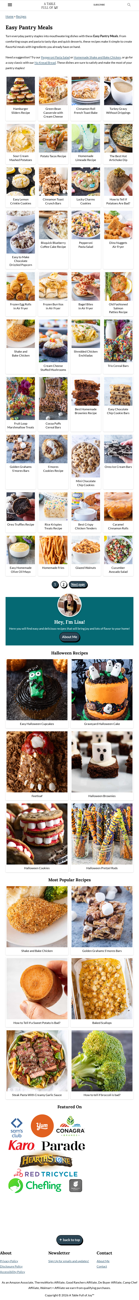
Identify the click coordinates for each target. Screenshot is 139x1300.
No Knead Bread (45, 62)
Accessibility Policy (12, 1272)
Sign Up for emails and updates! (68, 1261)
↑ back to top (69, 1240)
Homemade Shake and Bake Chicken (97, 57)
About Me (69, 637)
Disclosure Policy (11, 1266)
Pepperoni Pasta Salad (55, 57)
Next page (78, 584)
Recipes (21, 16)
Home (10, 16)
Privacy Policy (9, 1261)
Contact (102, 1266)
